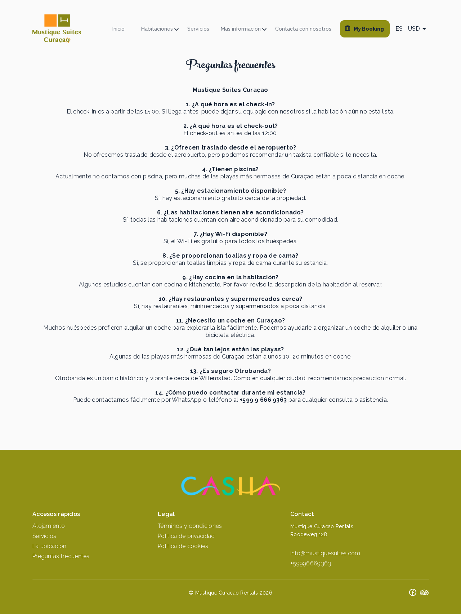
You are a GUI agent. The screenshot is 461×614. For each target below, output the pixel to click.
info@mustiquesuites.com (325, 553)
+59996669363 (310, 563)
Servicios (44, 536)
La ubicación (49, 546)
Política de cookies (183, 546)
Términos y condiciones (190, 525)
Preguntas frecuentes (61, 556)
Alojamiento (48, 525)
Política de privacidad (186, 536)
